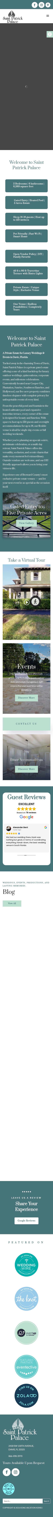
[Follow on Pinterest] (47, 4)
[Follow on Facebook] (35, 5)
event (16, 483)
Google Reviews (26, 1220)
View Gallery (26, 523)
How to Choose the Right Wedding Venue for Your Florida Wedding (25, 960)
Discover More (26, 697)
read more (10, 990)
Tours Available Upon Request (23, 1463)
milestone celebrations (27, 379)
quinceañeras (30, 375)
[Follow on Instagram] (41, 5)
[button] (50, 34)
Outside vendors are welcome (19, 460)
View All (12, 903)
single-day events (30, 430)
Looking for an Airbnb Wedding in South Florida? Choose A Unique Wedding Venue (25, 1131)
